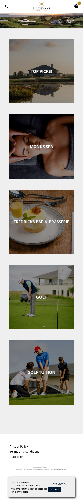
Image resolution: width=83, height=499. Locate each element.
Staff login (17, 457)
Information (59, 484)
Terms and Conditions (24, 451)
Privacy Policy (19, 446)
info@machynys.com (41, 467)
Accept (54, 489)
